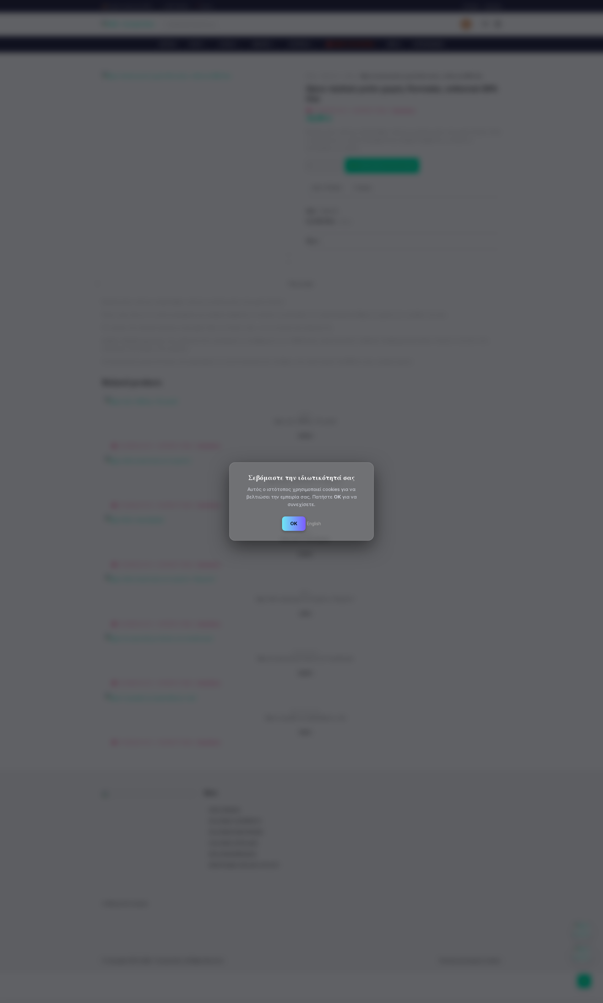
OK (293, 523)
